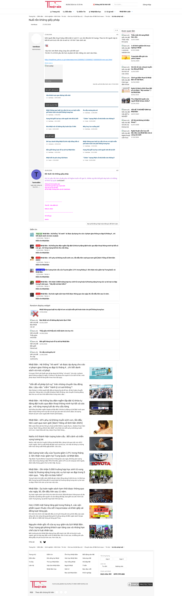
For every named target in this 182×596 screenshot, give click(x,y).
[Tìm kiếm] (139, 4)
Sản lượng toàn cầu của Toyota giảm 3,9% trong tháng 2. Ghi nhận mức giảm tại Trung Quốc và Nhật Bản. (75, 270)
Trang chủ (56, 11)
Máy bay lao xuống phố (91, 126)
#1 (117, 34)
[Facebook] (56, 592)
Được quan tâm (128, 31)
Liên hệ (31, 565)
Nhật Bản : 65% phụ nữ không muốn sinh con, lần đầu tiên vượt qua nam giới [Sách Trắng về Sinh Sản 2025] (75, 258)
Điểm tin (33, 229)
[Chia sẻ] (112, 34)
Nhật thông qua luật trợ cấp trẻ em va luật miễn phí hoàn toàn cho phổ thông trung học (63, 111)
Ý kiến (85, 565)
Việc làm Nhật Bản (53, 565)
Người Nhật (69, 565)
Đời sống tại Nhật (53, 558)
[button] (73, 11)
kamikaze (51, 97)
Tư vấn (104, 566)
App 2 (121, 559)
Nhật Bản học (96, 11)
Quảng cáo (119, 566)
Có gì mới (109, 11)
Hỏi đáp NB (86, 561)
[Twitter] (61, 592)
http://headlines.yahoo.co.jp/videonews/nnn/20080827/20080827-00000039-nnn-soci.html (78, 59)
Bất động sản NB (88, 554)
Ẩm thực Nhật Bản (71, 554)
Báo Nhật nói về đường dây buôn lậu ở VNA (61, 126)
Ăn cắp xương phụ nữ (90, 110)
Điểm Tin (82, 11)
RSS (31, 592)
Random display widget (40, 305)
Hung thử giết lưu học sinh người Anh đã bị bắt (62, 118)
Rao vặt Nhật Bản (71, 572)
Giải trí (67, 569)
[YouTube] (65, 592)
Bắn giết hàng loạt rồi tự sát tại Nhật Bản (60, 150)
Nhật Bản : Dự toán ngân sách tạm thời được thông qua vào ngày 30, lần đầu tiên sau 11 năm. (72, 293)
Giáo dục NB (87, 558)
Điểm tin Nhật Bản (42, 240)
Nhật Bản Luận (125, 11)
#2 (117, 170)
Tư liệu (31, 561)
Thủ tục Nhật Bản (53, 561)
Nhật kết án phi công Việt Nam (57, 158)
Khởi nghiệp (87, 572)
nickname (51, 144)
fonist (86, 121)
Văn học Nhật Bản (71, 558)
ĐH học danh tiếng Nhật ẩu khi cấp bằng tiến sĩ (62, 141)
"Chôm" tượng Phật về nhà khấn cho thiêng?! (99, 118)
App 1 (107, 559)
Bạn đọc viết (87, 569)
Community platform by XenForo (70, 584)
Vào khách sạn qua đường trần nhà (58, 95)
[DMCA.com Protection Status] (140, 584)
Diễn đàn (68, 11)
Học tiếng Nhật (70, 561)
